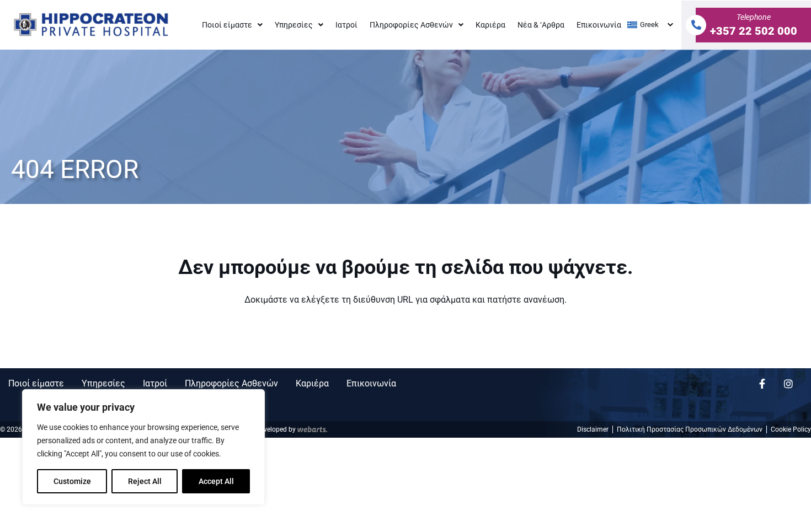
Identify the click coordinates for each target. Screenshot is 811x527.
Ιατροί (346, 24)
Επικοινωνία (599, 24)
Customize (72, 481)
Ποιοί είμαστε (227, 24)
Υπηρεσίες (294, 24)
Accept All (216, 481)
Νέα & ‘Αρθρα (540, 24)
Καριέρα (490, 24)
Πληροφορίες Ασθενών (411, 24)
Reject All (145, 481)
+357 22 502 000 (753, 30)
